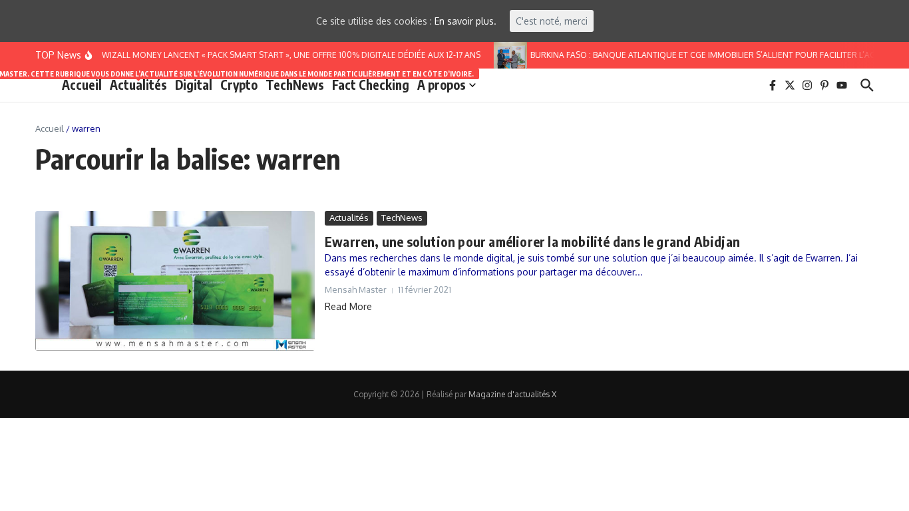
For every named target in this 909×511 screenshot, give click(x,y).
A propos (441, 84)
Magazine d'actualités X (512, 394)
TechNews (295, 84)
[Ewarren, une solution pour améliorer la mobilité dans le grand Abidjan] (175, 281)
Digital (193, 84)
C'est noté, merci (552, 21)
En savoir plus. (465, 21)
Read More (348, 306)
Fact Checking (370, 84)
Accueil (82, 84)
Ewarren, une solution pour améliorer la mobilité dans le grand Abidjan (532, 241)
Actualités (138, 83)
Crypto (239, 84)
